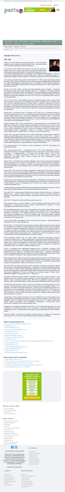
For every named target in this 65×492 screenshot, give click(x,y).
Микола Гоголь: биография (14, 467)
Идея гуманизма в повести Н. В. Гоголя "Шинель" (18, 367)
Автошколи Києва (9, 436)
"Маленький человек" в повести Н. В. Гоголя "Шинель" (19, 363)
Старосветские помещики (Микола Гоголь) (16, 346)
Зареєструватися (47, 5)
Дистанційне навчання (10, 443)
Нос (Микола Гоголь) (10, 339)
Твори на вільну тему (9, 413)
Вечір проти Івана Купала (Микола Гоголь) (16, 352)
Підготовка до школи (26, 483)
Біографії (23, 46)
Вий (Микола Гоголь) (10, 325)
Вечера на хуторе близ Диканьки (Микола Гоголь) (18, 323)
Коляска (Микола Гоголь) (11, 333)
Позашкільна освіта (34, 460)
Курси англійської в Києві (11, 421)
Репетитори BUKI (25, 477)
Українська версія (9, 451)
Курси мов (7, 474)
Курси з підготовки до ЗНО (11, 442)
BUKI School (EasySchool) (28, 476)
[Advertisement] (32, 26)
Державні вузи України (10, 433)
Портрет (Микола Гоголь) (11, 343)
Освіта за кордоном (9, 477)
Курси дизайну (8, 438)
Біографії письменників (10, 410)
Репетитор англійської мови (11, 428)
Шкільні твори (8, 412)
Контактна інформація (27, 484)
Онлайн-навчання (35, 41)
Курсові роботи (8, 440)
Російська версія (19, 451)
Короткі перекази (8, 408)
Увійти (57, 5)
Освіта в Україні (8, 46)
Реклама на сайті (25, 486)
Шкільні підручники (9, 479)
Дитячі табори (24, 41)
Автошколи (17, 43)
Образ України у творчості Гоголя (14, 359)
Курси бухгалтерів (9, 431)
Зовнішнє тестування (34, 453)
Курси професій (8, 476)
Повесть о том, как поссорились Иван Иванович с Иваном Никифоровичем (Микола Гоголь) (29, 341)
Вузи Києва (7, 424)
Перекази (16, 46)
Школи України (8, 484)
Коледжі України (33, 455)
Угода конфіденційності (18, 454)
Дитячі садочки (25, 479)
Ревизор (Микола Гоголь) (11, 344)
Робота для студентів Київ (11, 435)
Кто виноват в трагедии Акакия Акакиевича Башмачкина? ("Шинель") (23, 365)
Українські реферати (9, 422)
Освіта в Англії (8, 429)
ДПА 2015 (6, 426)
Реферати (6, 483)
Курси (16, 41)
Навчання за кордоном (28, 43)
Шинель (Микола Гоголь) (11, 350)
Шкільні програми (33, 463)
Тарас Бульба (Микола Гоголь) (13, 348)
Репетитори (8, 43)
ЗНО (54, 41)
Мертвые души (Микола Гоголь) (13, 335)
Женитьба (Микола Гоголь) (12, 327)
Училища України (33, 456)
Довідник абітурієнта (34, 462)
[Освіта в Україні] (14, 10)
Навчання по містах (26, 481)
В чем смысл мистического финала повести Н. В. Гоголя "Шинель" (22, 361)
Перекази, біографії (34, 458)
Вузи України (8, 41)
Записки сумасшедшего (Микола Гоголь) (16, 329)
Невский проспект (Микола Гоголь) (14, 337)
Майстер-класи (46, 41)
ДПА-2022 (23, 474)
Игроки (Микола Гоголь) (11, 331)
